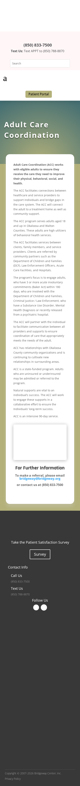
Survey (40, 554)
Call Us (16, 575)
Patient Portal (39, 94)
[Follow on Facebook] (36, 607)
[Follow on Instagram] (44, 607)
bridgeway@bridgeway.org (39, 478)
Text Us (17, 588)
